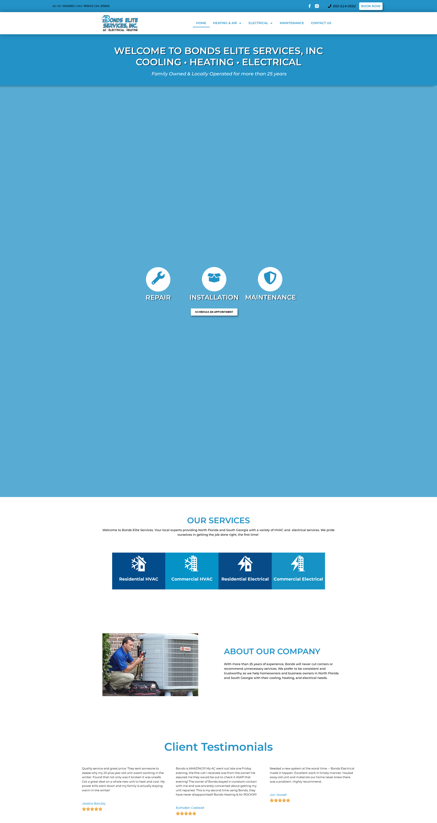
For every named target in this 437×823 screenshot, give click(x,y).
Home (201, 23)
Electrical (258, 23)
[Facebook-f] (310, 6)
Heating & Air (225, 23)
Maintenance (292, 23)
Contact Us (321, 23)
